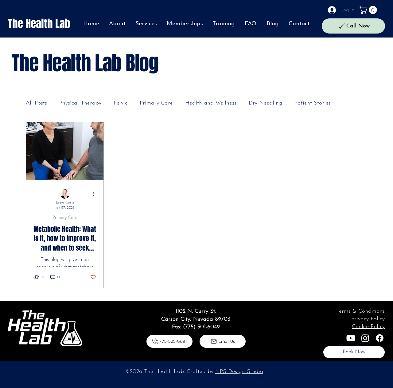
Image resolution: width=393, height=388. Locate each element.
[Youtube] (351, 338)
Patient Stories (312, 103)
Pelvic (120, 103)
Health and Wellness (210, 103)
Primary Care (156, 103)
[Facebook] (380, 338)
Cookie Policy (368, 327)
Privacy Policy (368, 319)
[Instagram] (365, 338)
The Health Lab (39, 24)
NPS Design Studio (239, 371)
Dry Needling (265, 103)
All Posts (36, 103)
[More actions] (95, 194)
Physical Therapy (80, 103)
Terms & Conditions (360, 311)
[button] (369, 10)
